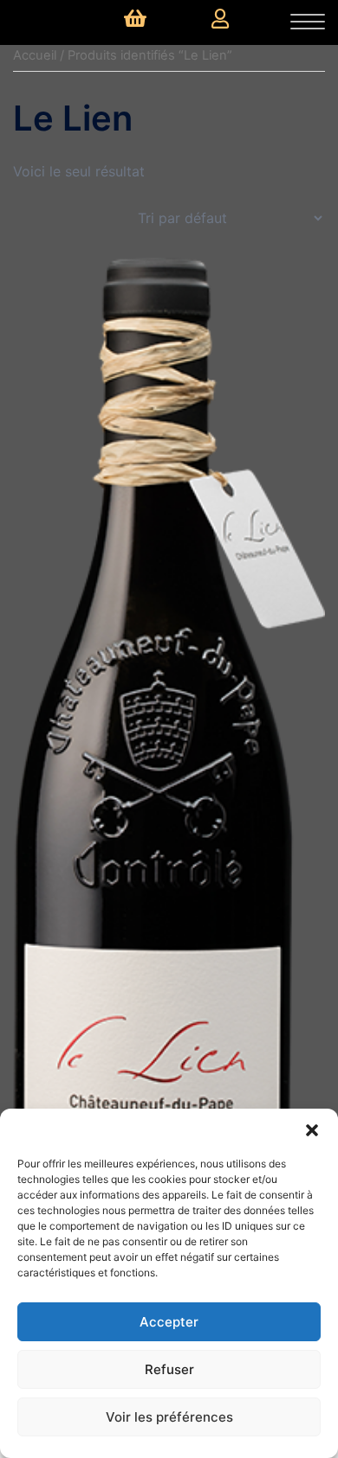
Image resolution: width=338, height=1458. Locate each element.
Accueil (34, 55)
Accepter (169, 1322)
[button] (312, 1130)
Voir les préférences (169, 1417)
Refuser (169, 1369)
